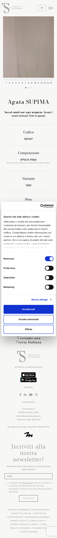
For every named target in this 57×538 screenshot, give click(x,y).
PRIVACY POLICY (18, 521)
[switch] (49, 268)
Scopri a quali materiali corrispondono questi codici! (28, 163)
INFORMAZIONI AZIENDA (36, 517)
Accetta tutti (28, 309)
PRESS (34, 524)
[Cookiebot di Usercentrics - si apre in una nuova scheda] (41, 206)
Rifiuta (28, 329)
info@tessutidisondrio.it (28, 416)
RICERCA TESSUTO (19, 524)
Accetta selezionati (29, 319)
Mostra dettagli (39, 299)
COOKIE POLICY (37, 521)
